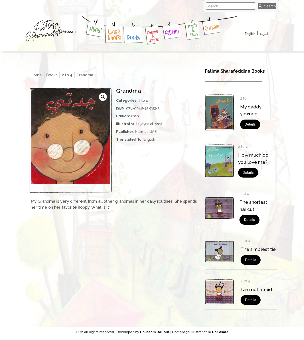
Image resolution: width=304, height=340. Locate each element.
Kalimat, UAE (146, 132)
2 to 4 (67, 75)
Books (134, 37)
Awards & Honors (153, 35)
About (96, 30)
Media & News (193, 30)
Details (250, 124)
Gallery (171, 32)
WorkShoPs (115, 35)
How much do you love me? (253, 158)
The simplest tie (258, 249)
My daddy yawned (250, 110)
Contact (212, 27)
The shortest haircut (253, 205)
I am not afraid (256, 289)
